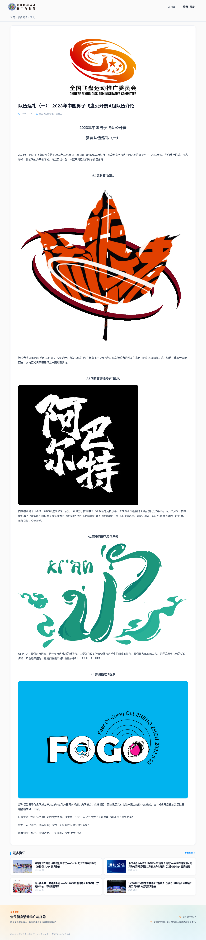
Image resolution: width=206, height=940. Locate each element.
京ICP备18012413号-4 (61, 934)
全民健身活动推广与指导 (28, 917)
